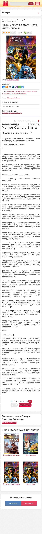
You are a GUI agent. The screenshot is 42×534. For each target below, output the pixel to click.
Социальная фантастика (19, 93)
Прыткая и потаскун (15, 113)
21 (27, 401)
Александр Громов (23, 20)
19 (21, 401)
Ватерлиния (31, 455)
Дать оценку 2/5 (6, 32)
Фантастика (11, 20)
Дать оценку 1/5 (4, 32)
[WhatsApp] (19, 87)
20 (24, 401)
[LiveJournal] (13, 87)
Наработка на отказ (11, 455)
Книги (3, 20)
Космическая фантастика (23, 91)
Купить (29, 33)
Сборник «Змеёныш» (14, 98)
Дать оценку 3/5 (9, 32)
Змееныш (5, 113)
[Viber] (16, 87)
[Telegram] (22, 87)
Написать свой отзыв (9, 422)
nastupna (30, 401)
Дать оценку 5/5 (14, 32)
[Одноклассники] (6, 87)
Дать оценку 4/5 (12, 32)
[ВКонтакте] (3, 87)
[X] (10, 87)
